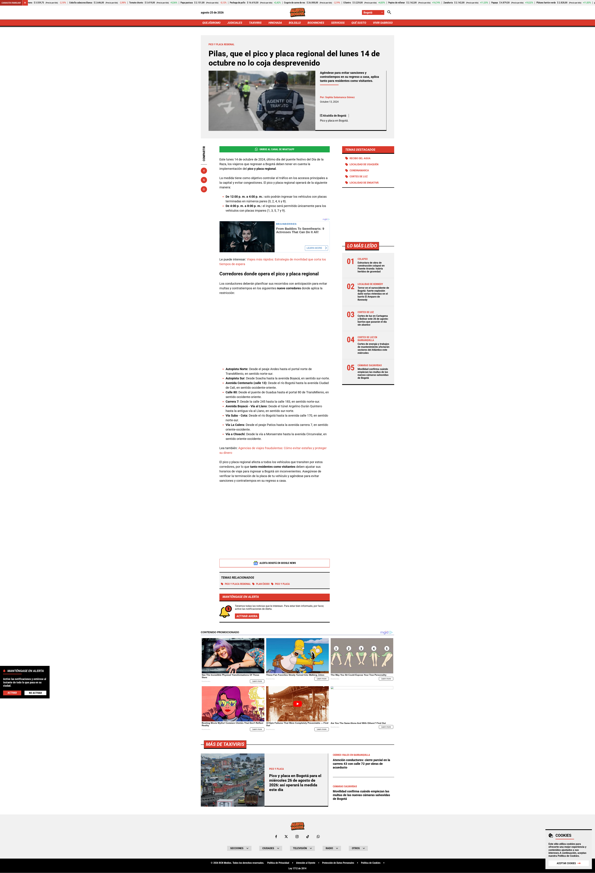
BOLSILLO (295, 22)
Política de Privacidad (278, 863)
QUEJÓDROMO (211, 22)
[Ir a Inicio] (297, 12)
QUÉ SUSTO (358, 22)
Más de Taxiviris (225, 744)
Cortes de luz (359, 176)
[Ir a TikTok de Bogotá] (307, 836)
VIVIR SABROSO (383, 22)
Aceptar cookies (566, 863)
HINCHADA (275, 22)
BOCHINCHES (316, 22)
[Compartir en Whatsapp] (204, 189)
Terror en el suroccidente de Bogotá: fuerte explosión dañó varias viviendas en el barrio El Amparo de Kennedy (373, 293)
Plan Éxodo (263, 583)
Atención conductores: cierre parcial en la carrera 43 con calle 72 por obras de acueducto (361, 763)
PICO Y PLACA (282, 583)
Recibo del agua (360, 158)
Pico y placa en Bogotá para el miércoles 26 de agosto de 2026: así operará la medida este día (295, 782)
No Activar (35, 692)
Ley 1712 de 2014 (297, 868)
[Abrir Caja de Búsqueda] (389, 12)
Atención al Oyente (305, 863)
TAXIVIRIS (255, 22)
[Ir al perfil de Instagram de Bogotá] (297, 836)
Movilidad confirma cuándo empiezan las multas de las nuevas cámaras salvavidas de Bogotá (373, 374)
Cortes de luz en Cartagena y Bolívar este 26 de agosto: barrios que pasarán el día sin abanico (373, 320)
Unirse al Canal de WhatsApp (277, 149)
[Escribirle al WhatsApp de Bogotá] (318, 836)
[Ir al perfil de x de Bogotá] (286, 836)
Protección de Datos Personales (338, 863)
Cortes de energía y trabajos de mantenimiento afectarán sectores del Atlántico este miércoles (373, 348)
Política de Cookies (568, 855)
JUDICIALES (234, 22)
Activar (12, 692)
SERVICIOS (338, 22)
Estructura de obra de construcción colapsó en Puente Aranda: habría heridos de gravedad (371, 267)
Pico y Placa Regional (238, 583)
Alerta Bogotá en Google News (278, 563)
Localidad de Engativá (364, 182)
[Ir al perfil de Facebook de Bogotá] (276, 836)
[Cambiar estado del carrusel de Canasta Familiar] (25, 3)
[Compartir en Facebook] (204, 171)
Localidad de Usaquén (364, 164)
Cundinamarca (359, 170)
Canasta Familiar (11, 3)
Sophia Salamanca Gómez (340, 97)
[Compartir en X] (204, 180)
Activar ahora (247, 616)
